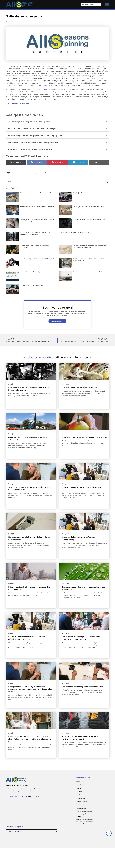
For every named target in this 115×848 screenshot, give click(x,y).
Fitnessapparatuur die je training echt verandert (89, 219)
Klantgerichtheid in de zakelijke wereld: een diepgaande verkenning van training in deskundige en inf (30, 689)
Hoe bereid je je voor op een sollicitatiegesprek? (57, 122)
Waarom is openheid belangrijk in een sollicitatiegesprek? (57, 136)
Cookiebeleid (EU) (82, 798)
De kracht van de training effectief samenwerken (82, 687)
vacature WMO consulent (46, 89)
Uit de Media (80, 805)
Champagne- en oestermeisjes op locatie (79, 387)
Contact (79, 795)
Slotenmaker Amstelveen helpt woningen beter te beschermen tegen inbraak (90, 246)
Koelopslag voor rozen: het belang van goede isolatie (84, 437)
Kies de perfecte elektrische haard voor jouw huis (75, 232)
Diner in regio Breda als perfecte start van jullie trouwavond (35, 246)
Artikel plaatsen (81, 791)
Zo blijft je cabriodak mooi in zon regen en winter (89, 193)
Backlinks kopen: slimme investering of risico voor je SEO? (84, 814)
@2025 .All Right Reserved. (23, 796)
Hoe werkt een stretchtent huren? (31, 285)
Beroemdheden (81, 801)
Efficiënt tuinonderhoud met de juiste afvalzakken (37, 193)
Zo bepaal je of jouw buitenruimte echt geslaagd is (37, 206)
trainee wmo (30, 173)
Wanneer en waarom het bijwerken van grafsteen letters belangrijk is (89, 259)
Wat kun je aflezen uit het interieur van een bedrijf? (57, 129)
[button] (107, 4)
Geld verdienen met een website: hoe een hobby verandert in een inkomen (85, 822)
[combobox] (91, 4)
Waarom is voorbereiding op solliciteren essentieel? (57, 149)
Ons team (79, 785)
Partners (79, 788)
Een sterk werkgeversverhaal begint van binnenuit (37, 259)
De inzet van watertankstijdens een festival (87, 272)
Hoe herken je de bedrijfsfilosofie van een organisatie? (57, 143)
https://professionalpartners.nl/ (18, 103)
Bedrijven (11, 21)
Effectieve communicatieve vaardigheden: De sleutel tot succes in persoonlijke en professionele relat (29, 739)
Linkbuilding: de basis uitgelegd (30, 272)
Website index (81, 808)
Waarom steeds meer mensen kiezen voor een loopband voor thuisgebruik (35, 233)
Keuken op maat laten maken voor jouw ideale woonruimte (88, 207)
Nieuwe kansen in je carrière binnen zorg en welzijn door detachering (37, 220)
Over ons (79, 781)
